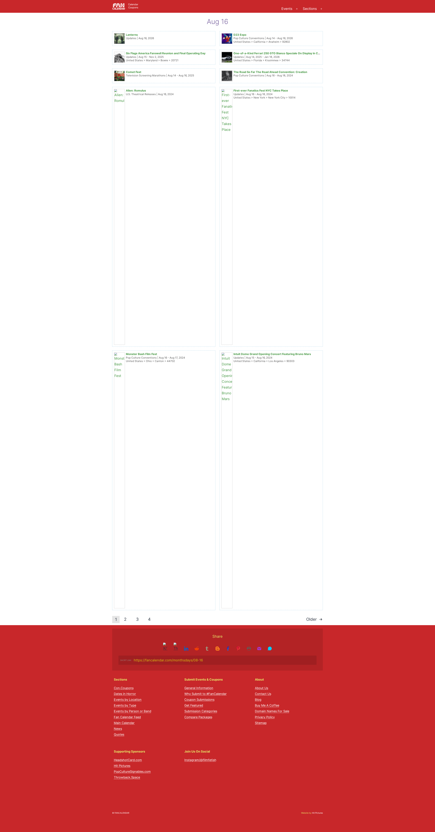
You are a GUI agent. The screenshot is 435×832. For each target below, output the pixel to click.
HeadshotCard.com (128, 760)
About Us (261, 688)
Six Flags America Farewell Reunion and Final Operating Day (165, 53)
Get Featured (193, 705)
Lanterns (132, 34)
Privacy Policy (265, 717)
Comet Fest (133, 72)
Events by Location (128, 699)
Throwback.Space (127, 777)
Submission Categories (200, 711)
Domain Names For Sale (272, 711)
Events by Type (125, 705)
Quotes (119, 734)
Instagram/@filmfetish (200, 760)
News (118, 728)
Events (286, 9)
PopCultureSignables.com (132, 771)
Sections (310, 9)
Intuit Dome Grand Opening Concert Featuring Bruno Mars (272, 354)
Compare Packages (198, 717)
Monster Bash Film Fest (141, 354)
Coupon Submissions (199, 699)
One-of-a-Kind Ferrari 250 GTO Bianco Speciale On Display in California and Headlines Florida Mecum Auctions (307, 53)
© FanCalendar (120, 813)
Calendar (133, 4)
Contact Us (263, 693)
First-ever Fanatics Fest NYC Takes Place (260, 90)
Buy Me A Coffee (267, 705)
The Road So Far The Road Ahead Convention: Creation (270, 72)
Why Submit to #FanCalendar (205, 693)
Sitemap (261, 722)
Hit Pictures (122, 765)
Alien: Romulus (136, 90)
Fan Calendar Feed (127, 717)
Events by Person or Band (132, 711)
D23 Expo (239, 34)
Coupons (133, 7)
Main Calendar (124, 722)
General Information (198, 688)
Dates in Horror (125, 693)
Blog (258, 699)
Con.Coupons (124, 688)
